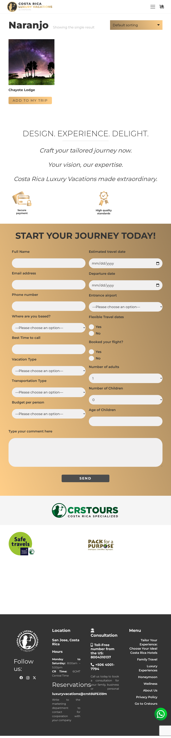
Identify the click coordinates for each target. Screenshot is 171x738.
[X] (34, 678)
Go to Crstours (146, 704)
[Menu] (153, 7)
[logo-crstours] (85, 510)
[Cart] (162, 6)
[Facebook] (21, 677)
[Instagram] (27, 678)
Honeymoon (147, 677)
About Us (150, 690)
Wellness (150, 684)
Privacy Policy (146, 697)
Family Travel (147, 659)
